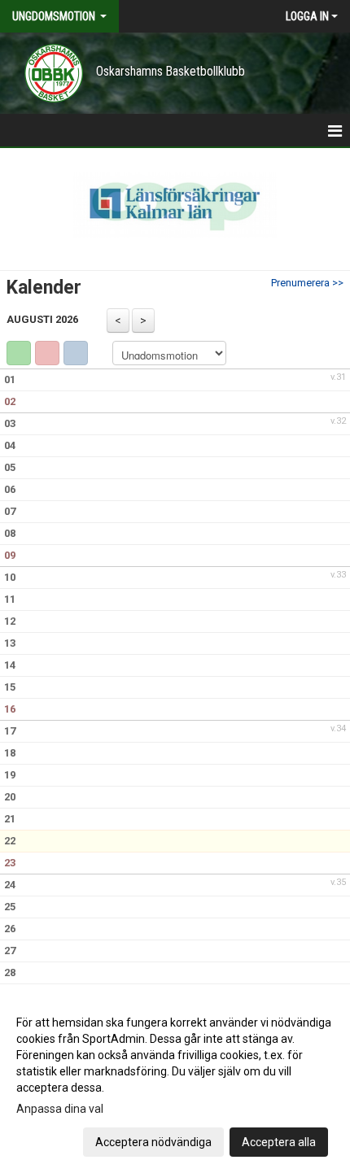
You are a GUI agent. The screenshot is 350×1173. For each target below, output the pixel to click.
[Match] (47, 353)
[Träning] (19, 353)
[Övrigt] (75, 353)
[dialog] (175, 1081)
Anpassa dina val (59, 1108)
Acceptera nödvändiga (153, 1142)
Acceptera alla (279, 1142)
